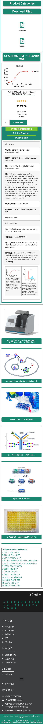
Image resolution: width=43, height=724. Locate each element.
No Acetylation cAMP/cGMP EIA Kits (21, 537)
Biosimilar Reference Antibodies (21, 455)
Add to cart (18, 123)
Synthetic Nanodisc (21, 498)
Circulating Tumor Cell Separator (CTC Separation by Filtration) (21, 341)
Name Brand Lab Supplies (21, 419)
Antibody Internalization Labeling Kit (21, 381)
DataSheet (22, 30)
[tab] (21, 129)
